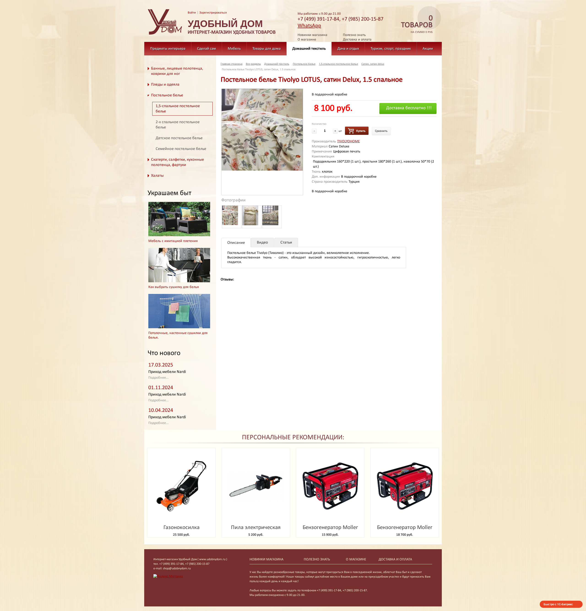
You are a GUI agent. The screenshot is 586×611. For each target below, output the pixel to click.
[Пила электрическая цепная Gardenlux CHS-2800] (256, 486)
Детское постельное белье (179, 138)
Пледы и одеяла (165, 84)
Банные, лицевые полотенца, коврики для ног (177, 71)
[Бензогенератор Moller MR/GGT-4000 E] (405, 486)
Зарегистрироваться (213, 12)
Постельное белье (167, 95)
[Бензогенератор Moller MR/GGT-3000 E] (330, 486)
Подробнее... (158, 378)
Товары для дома (266, 49)
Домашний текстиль (309, 49)
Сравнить (381, 131)
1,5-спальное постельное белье (178, 109)
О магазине (307, 39)
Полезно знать (354, 35)
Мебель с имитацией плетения (173, 241)
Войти (192, 12)
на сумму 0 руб (417, 24)
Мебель (234, 49)
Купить (361, 131)
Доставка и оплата (357, 39)
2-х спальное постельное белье (178, 125)
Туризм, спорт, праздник (391, 49)
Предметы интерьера (167, 49)
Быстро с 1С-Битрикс (558, 604)
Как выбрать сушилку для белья (173, 287)
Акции (428, 49)
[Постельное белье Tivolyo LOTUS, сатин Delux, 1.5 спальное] (262, 129)
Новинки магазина (312, 35)
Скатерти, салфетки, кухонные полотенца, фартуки (177, 162)
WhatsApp (309, 26)
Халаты (157, 176)
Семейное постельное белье (181, 149)
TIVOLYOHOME (348, 141)
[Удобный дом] (165, 35)
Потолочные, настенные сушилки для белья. (178, 335)
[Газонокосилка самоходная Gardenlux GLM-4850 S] (181, 486)
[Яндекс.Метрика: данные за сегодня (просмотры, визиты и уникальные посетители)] (168, 576)
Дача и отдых (348, 49)
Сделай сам (206, 49)
